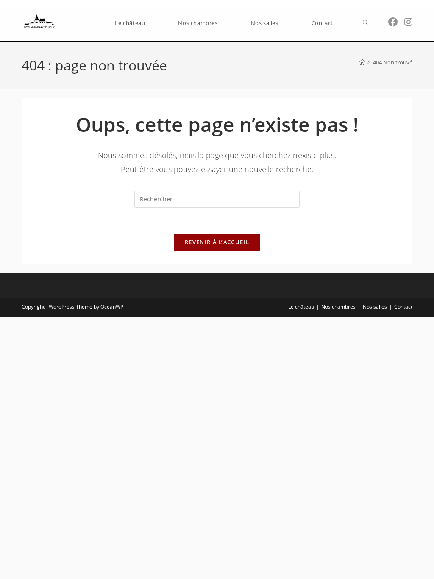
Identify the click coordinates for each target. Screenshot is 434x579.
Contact (403, 306)
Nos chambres (338, 306)
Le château (301, 306)
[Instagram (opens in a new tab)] (408, 22)
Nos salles (375, 306)
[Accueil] (362, 62)
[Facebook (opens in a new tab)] (393, 22)
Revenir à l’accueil (217, 242)
